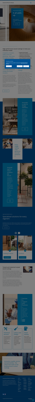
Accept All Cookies (19, 66)
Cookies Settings (9, 66)
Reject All (26, 66)
